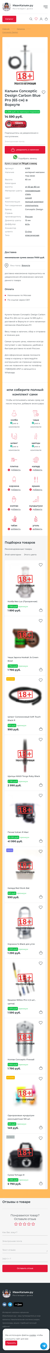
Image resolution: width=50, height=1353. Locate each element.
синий (28, 198)
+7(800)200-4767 (13, 369)
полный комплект (34, 201)
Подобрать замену (27, 158)
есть (27, 224)
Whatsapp (10, 372)
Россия (29, 216)
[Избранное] (36, 19)
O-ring (28, 231)
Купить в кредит (21, 163)
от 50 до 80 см (32, 187)
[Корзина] (46, 19)
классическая (32, 235)
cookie (32, 1335)
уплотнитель (31, 205)
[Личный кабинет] (41, 19)
